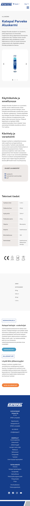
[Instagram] (17, 493)
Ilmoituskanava (15, 485)
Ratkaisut (15, 449)
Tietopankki (15, 454)
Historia (15, 467)
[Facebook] (13, 493)
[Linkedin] (9, 493)
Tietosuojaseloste (15, 487)
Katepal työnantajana (15, 469)
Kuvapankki (15, 471)
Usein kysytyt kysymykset (15, 459)
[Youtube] (21, 493)
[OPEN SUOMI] (19, 4)
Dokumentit (15, 442)
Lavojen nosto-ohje (15, 447)
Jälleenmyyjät (15, 445)
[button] (4, 64)
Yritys (15, 481)
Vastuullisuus (15, 474)
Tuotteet (15, 457)
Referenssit (15, 452)
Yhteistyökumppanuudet (15, 476)
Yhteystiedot (15, 479)
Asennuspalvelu (15, 440)
